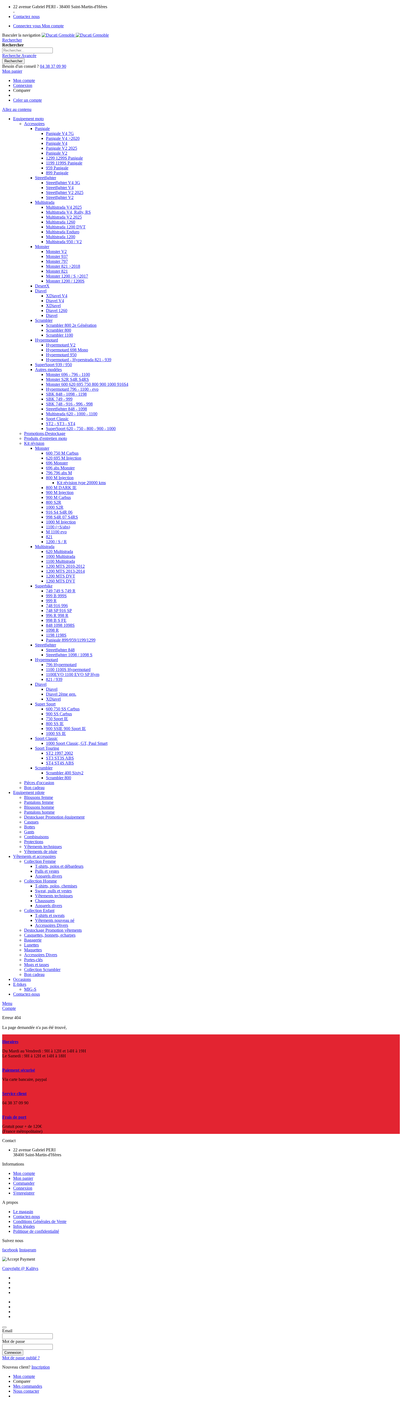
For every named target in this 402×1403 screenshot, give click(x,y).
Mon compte (24, 80)
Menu (7, 1003)
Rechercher (12, 40)
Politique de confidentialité (36, 1231)
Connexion (22, 85)
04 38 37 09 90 (53, 66)
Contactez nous (26, 16)
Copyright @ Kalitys (20, 1268)
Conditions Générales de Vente (39, 1221)
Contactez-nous (26, 1216)
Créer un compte (27, 100)
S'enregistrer (23, 1193)
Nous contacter (26, 1391)
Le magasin (23, 1211)
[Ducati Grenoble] (75, 35)
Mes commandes (27, 1386)
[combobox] (27, 50)
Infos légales (24, 1226)
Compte (9, 1008)
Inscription (40, 1367)
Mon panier (23, 1178)
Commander (23, 1183)
